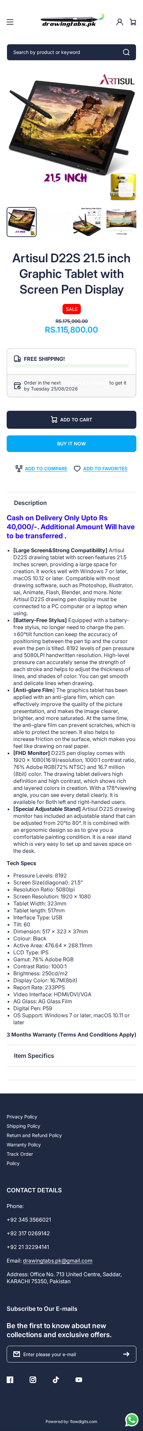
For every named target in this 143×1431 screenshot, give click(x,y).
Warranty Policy (24, 1144)
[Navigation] (10, 22)
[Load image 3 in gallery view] (121, 222)
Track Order (20, 1154)
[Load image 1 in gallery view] (22, 222)
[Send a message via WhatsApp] (132, 1420)
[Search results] (128, 52)
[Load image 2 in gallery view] (88, 222)
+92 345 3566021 (29, 1219)
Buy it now (71, 443)
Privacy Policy (22, 1116)
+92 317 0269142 (28, 1233)
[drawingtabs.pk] (71, 22)
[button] (71, 503)
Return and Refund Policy (34, 1135)
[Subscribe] (128, 1354)
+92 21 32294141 (28, 1247)
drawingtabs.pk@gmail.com (57, 1260)
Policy (13, 1163)
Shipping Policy (23, 1126)
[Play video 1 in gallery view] (55, 222)
